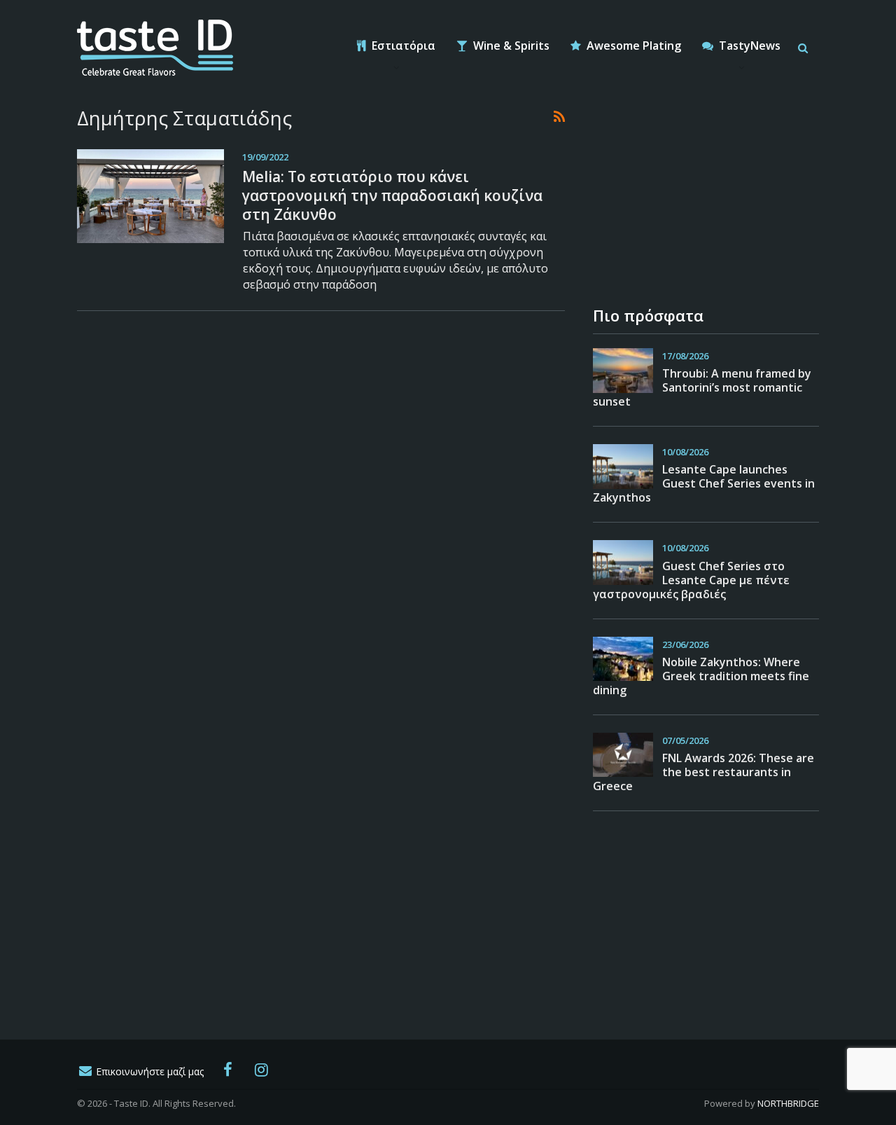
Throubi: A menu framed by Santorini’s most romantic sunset (702, 387)
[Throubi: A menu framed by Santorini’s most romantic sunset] (623, 370)
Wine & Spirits (510, 45)
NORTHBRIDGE (788, 1103)
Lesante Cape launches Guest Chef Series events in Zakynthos (704, 483)
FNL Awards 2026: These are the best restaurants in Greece (703, 772)
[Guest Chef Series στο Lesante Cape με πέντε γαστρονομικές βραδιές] (623, 562)
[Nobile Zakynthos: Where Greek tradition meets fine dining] (623, 659)
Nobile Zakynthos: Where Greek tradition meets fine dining (701, 676)
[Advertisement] (698, 192)
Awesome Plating (632, 45)
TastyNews (748, 45)
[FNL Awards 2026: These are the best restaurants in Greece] (623, 755)
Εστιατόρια (402, 45)
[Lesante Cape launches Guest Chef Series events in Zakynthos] (623, 466)
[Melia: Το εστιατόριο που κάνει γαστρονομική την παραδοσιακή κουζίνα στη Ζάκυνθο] (150, 196)
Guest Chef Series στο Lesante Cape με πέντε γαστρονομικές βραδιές (691, 580)
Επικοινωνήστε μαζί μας (148, 1071)
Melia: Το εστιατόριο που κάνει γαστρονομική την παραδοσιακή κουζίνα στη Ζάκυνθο (392, 195)
